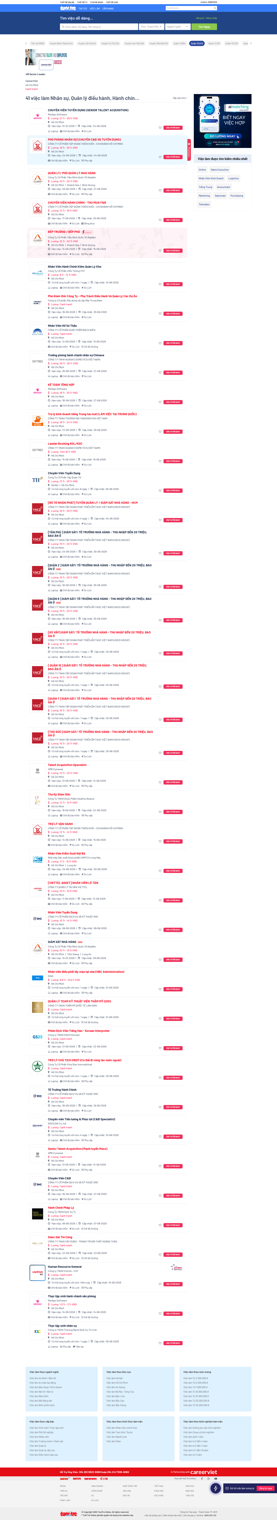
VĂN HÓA (127, 1491)
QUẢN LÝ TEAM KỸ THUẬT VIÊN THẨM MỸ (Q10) (79, 1001)
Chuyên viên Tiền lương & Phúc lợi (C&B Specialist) (81, 1119)
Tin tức (83, 8)
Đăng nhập (211, 18)
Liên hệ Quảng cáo (153, 1515)
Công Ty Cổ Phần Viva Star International (70, 1064)
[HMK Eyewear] (37, 771)
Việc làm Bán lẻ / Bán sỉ (41, 1391)
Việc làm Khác (113, 1441)
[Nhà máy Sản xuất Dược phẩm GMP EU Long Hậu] (37, 860)
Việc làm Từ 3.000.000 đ (195, 1378)
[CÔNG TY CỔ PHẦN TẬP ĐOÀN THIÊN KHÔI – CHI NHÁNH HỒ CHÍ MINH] (37, 146)
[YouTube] (215, 1478)
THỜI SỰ (63, 1491)
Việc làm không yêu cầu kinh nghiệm (202, 1427)
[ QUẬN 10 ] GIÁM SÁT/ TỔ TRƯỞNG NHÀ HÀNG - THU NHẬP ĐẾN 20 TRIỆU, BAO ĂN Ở (97, 667)
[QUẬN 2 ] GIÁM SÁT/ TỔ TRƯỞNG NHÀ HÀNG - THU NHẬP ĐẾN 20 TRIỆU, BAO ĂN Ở (100, 567)
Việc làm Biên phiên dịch (42, 1405)
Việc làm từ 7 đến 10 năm (195, 1450)
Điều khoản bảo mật (172, 1515)
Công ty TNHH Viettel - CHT (63, 1270)
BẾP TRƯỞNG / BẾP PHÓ (64, 231)
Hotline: (206, 1515)
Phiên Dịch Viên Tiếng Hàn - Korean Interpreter (79, 1030)
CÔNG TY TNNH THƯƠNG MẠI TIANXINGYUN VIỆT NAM (77, 418)
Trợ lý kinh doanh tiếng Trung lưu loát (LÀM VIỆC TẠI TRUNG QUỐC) (92, 414)
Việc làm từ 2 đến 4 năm (195, 1441)
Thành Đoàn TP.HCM (208, 1512)
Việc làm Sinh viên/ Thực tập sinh (46, 1427)
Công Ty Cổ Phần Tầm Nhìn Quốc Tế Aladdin (72, 177)
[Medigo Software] (37, 116)
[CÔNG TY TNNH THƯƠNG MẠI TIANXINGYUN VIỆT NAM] (37, 420)
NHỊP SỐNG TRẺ (130, 1486)
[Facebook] (202, 1478)
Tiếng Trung (205, 186)
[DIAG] (37, 978)
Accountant (223, 186)
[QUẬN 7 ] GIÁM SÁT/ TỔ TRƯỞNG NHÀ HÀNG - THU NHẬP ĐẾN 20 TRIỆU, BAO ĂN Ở (99, 700)
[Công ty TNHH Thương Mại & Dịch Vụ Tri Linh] (37, 1332)
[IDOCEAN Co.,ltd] (37, 1125)
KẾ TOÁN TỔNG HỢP (61, 384)
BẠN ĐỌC (190, 1491)
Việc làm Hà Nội (114, 1378)
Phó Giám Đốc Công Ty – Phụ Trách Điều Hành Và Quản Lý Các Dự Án (92, 296)
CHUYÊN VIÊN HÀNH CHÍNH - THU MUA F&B (77, 202)
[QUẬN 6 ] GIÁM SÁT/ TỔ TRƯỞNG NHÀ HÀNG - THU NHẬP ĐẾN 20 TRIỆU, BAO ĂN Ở (99, 600)
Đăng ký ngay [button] (265, 1488)
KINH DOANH (97, 1486)
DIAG (50, 975)
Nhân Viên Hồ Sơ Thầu (62, 325)
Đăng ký (200, 18)
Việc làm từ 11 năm (192, 1454)
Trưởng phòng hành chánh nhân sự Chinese (76, 355)
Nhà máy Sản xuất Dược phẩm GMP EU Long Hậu (74, 857)
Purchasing (237, 195)
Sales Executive (220, 169)
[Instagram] (208, 1478)
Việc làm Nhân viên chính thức (121, 1427)
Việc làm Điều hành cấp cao (43, 1454)
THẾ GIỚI (64, 1495)
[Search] (215, 8)
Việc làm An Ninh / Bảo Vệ (42, 1378)
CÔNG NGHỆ (96, 1491)
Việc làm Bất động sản (40, 1400)
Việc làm (95, 8)
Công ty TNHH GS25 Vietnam (64, 1034)
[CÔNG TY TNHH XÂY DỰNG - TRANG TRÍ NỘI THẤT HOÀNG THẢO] (37, 1243)
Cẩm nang (108, 8)
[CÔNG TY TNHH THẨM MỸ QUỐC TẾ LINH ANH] (37, 1007)
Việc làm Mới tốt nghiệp (41, 1432)
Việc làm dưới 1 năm (193, 1436)
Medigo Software (57, 114)
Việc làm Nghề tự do (116, 1436)
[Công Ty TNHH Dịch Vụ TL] (37, 1214)
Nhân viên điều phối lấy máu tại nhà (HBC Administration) (86, 971)
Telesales (204, 204)
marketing (204, 195)
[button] (160, 128)
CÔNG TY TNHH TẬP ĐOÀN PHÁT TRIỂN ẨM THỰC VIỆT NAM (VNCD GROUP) (89, 506)
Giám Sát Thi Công (60, 1237)
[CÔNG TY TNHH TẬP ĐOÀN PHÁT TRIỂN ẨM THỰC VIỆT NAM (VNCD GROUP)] (37, 509)
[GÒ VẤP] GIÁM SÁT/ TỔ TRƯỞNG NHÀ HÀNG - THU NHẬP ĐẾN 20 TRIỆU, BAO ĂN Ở (99, 634)
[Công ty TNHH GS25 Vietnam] (37, 1037)
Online (202, 169)
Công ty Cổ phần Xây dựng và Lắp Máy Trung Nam (75, 300)
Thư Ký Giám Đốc (59, 794)
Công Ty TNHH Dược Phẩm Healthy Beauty (71, 798)
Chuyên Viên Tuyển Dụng (64, 473)
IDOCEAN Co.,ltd (57, 1123)
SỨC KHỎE (159, 1495)
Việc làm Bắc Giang (116, 1405)
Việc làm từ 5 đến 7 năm (195, 1445)
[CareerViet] (203, 1472)
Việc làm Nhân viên (39, 1436)
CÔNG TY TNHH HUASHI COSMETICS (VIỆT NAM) (74, 359)
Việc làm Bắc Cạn (115, 1400)
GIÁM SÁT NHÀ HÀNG (65, 942)
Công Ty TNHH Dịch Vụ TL (62, 1211)
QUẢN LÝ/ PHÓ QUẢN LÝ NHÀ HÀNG (72, 173)
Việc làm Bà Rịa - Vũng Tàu (120, 1391)
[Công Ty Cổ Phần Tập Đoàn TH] (37, 479)
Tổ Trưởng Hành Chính (62, 1089)
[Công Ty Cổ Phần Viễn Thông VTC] (37, 273)
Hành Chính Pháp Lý (61, 1207)
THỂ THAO (158, 1486)
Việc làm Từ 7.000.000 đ (195, 1387)
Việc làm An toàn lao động (42, 1382)
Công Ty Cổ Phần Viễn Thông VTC (66, 270)
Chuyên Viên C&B (59, 1178)
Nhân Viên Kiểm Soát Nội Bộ (66, 853)
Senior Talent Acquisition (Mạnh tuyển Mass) (77, 1148)
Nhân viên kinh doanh (211, 178)
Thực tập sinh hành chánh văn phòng (72, 1296)
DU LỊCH (95, 1500)
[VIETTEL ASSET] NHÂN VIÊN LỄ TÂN (73, 883)
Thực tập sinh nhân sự (62, 1325)
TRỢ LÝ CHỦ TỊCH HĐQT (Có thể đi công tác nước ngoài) (84, 1060)
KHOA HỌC (159, 1491)
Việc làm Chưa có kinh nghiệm (198, 1432)
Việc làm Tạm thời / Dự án (119, 1432)
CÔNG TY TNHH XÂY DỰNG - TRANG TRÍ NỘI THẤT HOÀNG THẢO (82, 1241)
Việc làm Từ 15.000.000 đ (196, 1396)
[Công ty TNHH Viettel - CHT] (37, 1273)
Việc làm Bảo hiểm (38, 1396)
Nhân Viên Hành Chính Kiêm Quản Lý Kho (74, 266)
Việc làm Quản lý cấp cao (42, 1450)
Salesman (220, 195)
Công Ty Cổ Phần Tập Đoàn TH (64, 477)
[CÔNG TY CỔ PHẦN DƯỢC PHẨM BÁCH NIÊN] (37, 332)
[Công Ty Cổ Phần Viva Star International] (37, 1066)
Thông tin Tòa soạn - (189, 1512)
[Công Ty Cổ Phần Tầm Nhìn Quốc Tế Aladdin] (37, 179)
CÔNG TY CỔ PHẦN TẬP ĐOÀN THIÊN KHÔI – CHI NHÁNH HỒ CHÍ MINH (85, 143)
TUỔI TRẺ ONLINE (67, 2)
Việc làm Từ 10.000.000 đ (196, 1391)
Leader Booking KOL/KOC (65, 443)
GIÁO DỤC (190, 1486)
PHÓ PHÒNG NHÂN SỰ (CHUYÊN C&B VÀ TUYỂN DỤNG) (84, 139)
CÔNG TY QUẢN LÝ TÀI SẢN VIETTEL (68, 887)
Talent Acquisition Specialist (67, 765)
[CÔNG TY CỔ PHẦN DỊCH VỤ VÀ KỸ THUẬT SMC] (37, 918)
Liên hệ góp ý (189, 1515)
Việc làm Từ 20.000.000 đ (196, 1400)
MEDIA (63, 1486)
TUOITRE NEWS (96, 2)
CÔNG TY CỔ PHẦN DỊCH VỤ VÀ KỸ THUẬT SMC (73, 916)
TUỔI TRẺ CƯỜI (112, 2)
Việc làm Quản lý (37, 1445)
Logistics (233, 178)
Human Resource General (65, 1266)
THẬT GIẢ (190, 1495)
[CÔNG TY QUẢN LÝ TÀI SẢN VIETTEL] (37, 889)
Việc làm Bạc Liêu (115, 1396)
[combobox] (99, 26)
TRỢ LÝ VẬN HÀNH (60, 824)
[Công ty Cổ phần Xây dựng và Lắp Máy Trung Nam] (37, 302)
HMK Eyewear (55, 769)
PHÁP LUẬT (65, 1500)
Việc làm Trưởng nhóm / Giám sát (46, 1441)
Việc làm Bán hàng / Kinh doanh (45, 1387)
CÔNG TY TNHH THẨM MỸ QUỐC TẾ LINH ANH (72, 1005)
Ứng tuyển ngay (173, 128)
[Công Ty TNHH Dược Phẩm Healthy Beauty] (37, 800)
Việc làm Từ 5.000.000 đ (195, 1382)
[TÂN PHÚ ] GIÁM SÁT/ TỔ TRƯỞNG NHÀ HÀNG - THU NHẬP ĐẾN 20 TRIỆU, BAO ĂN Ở (97, 534)
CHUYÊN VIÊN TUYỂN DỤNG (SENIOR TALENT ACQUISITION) (88, 110)
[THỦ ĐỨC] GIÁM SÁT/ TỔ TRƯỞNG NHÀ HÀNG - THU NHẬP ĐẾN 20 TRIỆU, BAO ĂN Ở (100, 733)
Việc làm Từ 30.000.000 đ (196, 1405)
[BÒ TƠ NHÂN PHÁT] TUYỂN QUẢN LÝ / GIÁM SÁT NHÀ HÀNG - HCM (93, 502)
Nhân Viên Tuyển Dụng (62, 912)
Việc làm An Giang (115, 1387)
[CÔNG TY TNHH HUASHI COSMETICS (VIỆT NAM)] (37, 361)
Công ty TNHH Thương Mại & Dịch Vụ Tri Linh (72, 1329)
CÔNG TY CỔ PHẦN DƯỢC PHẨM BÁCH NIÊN (71, 329)
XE (92, 1495)
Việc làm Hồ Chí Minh (117, 1382)
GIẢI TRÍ (126, 1495)
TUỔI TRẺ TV (82, 2)
